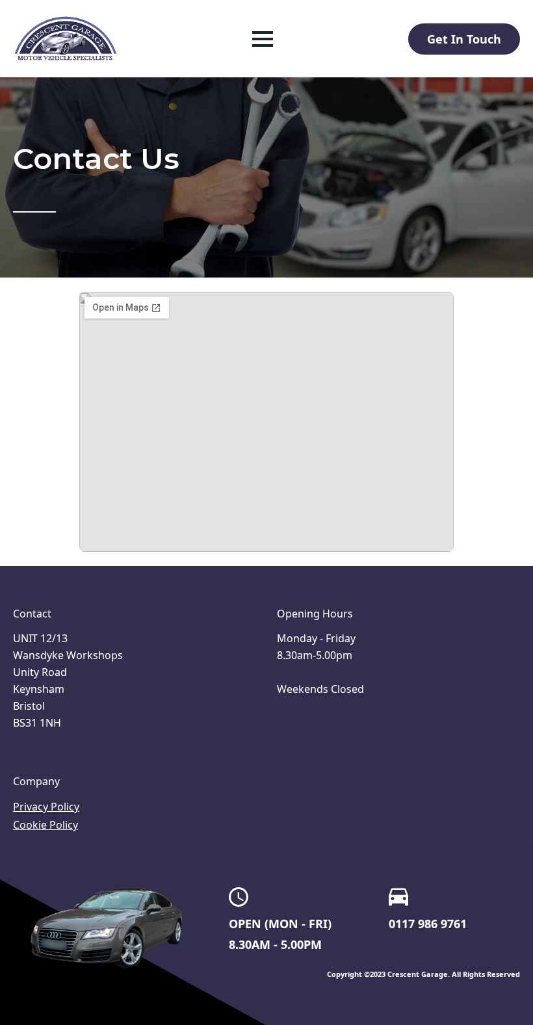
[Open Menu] (262, 39)
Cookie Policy (45, 825)
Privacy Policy (46, 806)
